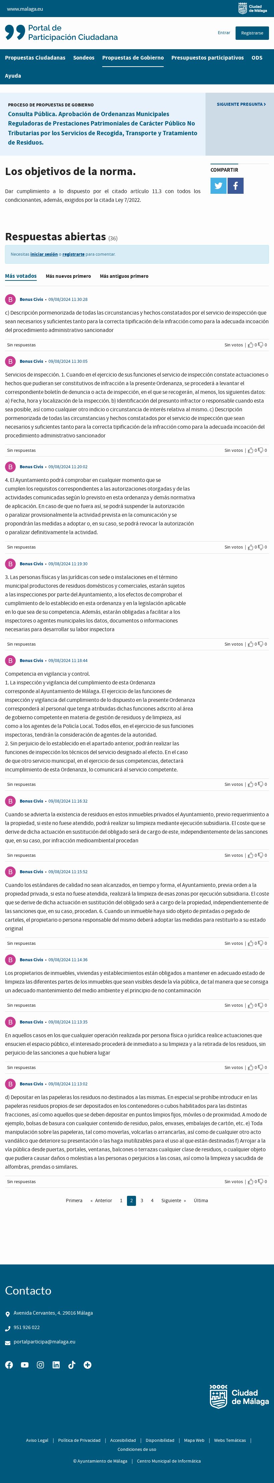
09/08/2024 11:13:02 (68, 1084)
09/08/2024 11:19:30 (68, 564)
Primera (74, 1201)
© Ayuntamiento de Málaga (100, 1461)
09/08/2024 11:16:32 (68, 801)
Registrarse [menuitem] (252, 33)
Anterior (103, 1201)
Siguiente (171, 1201)
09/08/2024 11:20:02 (68, 467)
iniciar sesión (44, 254)
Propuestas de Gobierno (133, 58)
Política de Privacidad (79, 1440)
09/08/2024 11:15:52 (68, 872)
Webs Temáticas (230, 1440)
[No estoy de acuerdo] (261, 345)
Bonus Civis (31, 299)
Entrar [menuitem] (224, 33)
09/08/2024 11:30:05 (68, 361)
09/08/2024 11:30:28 (68, 300)
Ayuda (13, 76)
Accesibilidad (123, 1440)
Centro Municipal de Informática (169, 1461)
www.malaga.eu (25, 9)
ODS (257, 58)
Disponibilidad (160, 1440)
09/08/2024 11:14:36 (68, 960)
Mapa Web (194, 1440)
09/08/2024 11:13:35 (68, 1022)
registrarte (73, 254)
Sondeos (84, 58)
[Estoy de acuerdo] (251, 345)
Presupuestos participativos (207, 58)
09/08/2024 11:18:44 (68, 661)
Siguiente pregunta (240, 104)
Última (201, 1201)
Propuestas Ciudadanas (35, 58)
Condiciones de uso (137, 1450)
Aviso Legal (37, 1440)
